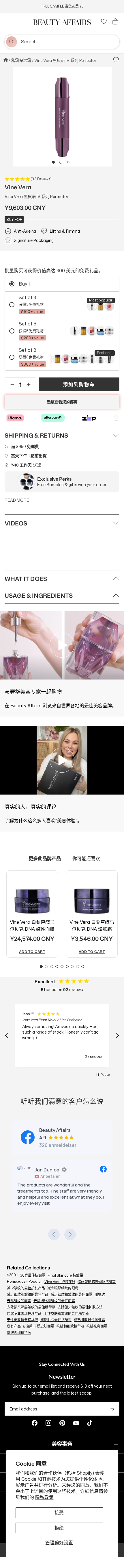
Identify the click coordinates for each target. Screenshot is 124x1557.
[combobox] (69, 42)
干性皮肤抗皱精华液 (22, 1314)
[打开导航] (8, 21)
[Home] (6, 60)
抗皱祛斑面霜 (97, 1321)
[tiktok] (89, 1418)
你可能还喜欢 (86, 858)
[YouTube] (76, 1419)
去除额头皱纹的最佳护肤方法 (80, 1302)
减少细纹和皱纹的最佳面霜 (71, 1289)
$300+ (12, 1270)
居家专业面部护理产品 (24, 1308)
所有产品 (14, 1321)
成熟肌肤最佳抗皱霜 (56, 1314)
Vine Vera (18, 187)
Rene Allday (76, 1170)
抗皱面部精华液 (19, 1327)
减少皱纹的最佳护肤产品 (26, 1283)
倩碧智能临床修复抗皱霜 (97, 1276)
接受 (59, 1512)
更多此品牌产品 (45, 858)
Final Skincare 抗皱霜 (65, 1270)
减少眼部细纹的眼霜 (62, 1283)
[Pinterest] (62, 1418)
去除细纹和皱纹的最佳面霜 (54, 1295)
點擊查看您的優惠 (62, 402)
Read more (17, 500)
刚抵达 (100, 1289)
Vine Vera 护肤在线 (59, 1276)
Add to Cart (32, 951)
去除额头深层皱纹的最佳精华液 (31, 1302)
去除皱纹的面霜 (19, 1295)
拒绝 (59, 1528)
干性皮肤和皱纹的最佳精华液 (66, 1308)
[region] (62, 1035)
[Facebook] (34, 1418)
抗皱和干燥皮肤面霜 (38, 1321)
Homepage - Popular (24, 1276)
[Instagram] (48, 1418)
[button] (53, 162)
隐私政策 (44, 1497)
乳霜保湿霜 (21, 60)
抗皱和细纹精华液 (70, 1321)
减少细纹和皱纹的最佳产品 (27, 1289)
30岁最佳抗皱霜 (32, 1270)
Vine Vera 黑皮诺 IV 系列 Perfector (65, 60)
